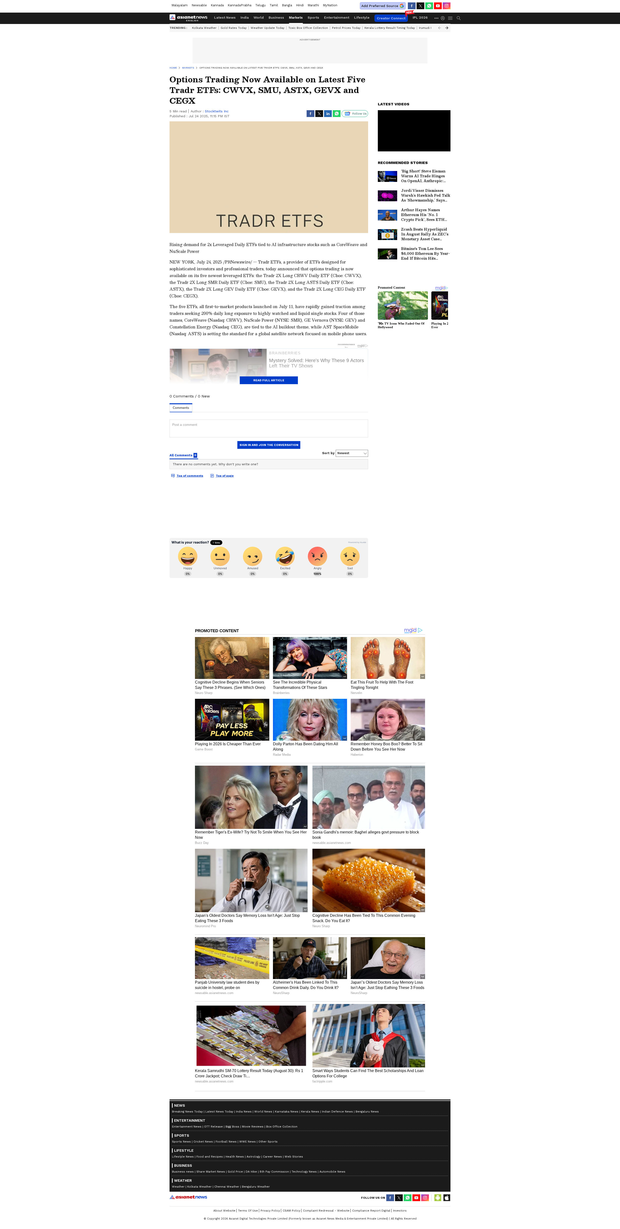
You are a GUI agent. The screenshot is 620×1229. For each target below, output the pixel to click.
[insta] (446, 5)
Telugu (260, 5)
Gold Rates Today (234, 28)
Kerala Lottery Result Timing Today (389, 28)
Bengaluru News (367, 1111)
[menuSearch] (459, 18)
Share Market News (210, 1171)
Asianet (188, 1197)
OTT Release (213, 1126)
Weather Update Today (267, 28)
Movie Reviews (253, 1126)
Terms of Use (248, 1210)
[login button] (444, 18)
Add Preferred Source (379, 6)
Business (276, 17)
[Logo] (190, 18)
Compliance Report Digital (371, 1210)
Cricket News (203, 1141)
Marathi (313, 5)
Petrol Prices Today (346, 28)
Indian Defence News (337, 1111)
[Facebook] (412, 5)
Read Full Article (268, 380)
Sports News (181, 1141)
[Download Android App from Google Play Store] (438, 1197)
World (259, 17)
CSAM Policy (291, 1210)
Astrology (253, 1156)
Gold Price (235, 1171)
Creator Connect (391, 18)
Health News (234, 1156)
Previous (439, 28)
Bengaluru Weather (256, 1186)
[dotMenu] (436, 18)
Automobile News (332, 1171)
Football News (226, 1141)
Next (446, 28)
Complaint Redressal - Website (326, 1210)
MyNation (330, 5)
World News (263, 1111)
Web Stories (294, 1156)
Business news (183, 1171)
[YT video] (438, 5)
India (244, 17)
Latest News (225, 17)
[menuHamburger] (450, 18)
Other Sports (268, 1141)
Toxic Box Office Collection (308, 28)
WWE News (247, 1141)
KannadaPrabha (239, 5)
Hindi (300, 5)
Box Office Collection (281, 1126)
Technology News (304, 1171)
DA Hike (251, 1171)
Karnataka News (286, 1111)
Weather (178, 1186)
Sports (313, 17)
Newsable (199, 5)
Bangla (287, 5)
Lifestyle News (183, 1156)
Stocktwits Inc (217, 111)
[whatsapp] (429, 5)
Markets (296, 17)
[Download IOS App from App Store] (446, 1197)
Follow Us (359, 113)
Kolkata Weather (204, 28)
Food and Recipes (209, 1156)
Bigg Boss (232, 1126)
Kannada (217, 5)
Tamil (274, 5)
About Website (224, 1210)
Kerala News (310, 1111)
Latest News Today (219, 1111)
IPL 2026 (420, 17)
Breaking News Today (187, 1111)
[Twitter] (420, 5)
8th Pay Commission (274, 1171)
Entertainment (336, 17)
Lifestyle (362, 17)
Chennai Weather (226, 1186)
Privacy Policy (270, 1210)
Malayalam (179, 5)
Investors (400, 1210)
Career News (272, 1156)
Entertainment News (187, 1126)
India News (244, 1111)
